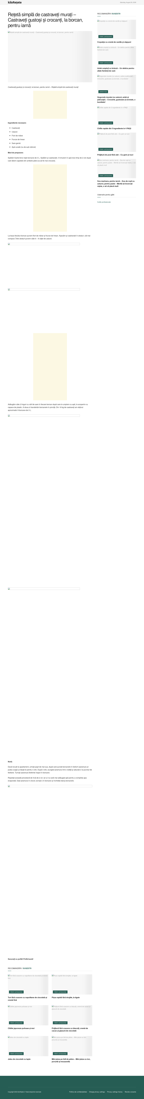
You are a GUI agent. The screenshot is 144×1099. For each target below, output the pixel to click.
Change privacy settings (97, 1092)
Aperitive (103, 92)
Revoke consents (130, 1092)
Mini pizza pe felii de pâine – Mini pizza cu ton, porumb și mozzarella (71, 1060)
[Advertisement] (50, 105)
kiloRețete (14, 2)
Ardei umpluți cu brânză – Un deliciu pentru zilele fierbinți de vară (115, 69)
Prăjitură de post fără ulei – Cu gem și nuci (115, 154)
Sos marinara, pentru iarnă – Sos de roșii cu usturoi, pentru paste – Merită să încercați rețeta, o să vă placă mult (116, 183)
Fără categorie (16, 992)
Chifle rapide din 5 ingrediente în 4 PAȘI (114, 128)
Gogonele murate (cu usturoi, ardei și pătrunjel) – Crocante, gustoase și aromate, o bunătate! (116, 99)
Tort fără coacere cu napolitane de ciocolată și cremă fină (27, 998)
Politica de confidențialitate (78, 1092)
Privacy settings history (115, 1092)
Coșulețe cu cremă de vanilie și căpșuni (114, 42)
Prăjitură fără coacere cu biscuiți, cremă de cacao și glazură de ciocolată (70, 1029)
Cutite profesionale (104, 202)
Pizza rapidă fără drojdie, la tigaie (66, 997)
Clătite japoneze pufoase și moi (21, 1028)
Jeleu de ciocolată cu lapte (19, 1059)
